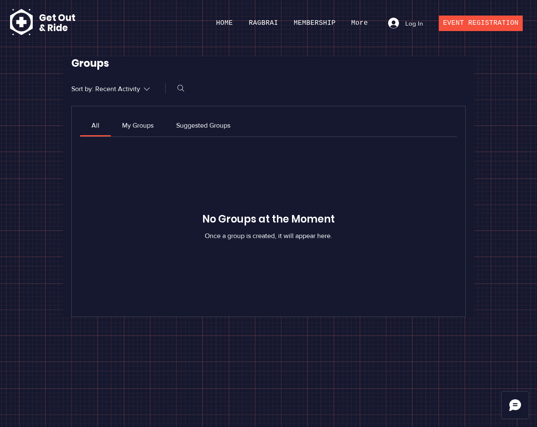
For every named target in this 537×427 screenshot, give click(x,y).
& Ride (53, 27)
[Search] (181, 88)
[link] (95, 125)
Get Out (58, 17)
